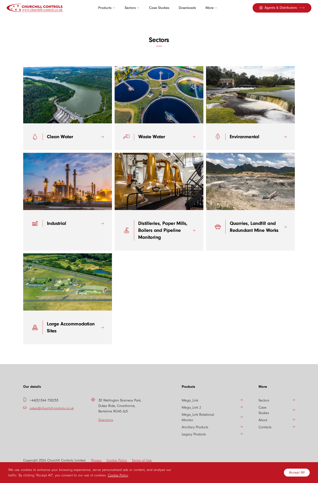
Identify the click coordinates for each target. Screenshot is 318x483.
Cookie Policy (118, 475)
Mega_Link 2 (191, 407)
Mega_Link (190, 400)
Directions (105, 420)
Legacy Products (194, 434)
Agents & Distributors (281, 8)
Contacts (265, 427)
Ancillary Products (195, 427)
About (263, 420)
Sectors (130, 8)
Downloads (187, 8)
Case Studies (159, 8)
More (210, 8)
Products (104, 8)
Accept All (297, 472)
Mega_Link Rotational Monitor (198, 417)
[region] (159, 472)
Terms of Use (142, 460)
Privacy (96, 460)
